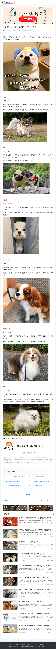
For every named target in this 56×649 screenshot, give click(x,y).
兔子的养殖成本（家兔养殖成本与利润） (32, 554)
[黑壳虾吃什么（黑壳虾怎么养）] (10, 545)
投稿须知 (41, 644)
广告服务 (35, 644)
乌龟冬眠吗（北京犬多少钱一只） (13, 481)
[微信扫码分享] (41, 500)
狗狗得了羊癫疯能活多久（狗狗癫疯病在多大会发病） (35, 590)
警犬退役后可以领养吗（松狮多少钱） (14, 485)
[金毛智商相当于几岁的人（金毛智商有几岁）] (10, 605)
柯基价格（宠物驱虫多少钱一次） (37, 485)
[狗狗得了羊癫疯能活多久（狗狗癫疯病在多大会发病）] (10, 593)
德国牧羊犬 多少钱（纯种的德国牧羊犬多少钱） (34, 578)
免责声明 (29, 644)
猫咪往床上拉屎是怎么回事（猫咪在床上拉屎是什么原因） (35, 530)
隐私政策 (18, 644)
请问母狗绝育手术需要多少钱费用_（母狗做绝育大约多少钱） (35, 566)
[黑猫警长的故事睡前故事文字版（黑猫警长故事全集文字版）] (10, 521)
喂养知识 (24, 30)
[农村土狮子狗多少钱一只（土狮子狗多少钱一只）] (10, 628)
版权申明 (12, 644)
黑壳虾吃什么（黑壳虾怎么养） (29, 542)
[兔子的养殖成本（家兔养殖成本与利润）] (10, 557)
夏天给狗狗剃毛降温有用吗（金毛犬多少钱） (39, 481)
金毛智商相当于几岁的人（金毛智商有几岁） (33, 602)
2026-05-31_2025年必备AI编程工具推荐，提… (15, 476)
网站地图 (31, 646)
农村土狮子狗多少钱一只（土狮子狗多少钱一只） (35, 625)
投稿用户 (5, 30)
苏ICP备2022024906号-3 (39, 646)
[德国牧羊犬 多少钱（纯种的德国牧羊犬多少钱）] (10, 581)
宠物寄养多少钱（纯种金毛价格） (37, 476)
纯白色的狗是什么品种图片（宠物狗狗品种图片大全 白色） (35, 614)
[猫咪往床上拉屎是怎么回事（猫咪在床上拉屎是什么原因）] (10, 533)
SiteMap (27, 646)
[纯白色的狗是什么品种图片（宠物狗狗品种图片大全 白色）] (10, 617)
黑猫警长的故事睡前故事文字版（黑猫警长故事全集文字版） (35, 518)
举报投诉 (23, 644)
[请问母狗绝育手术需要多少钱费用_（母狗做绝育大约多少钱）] (10, 569)
